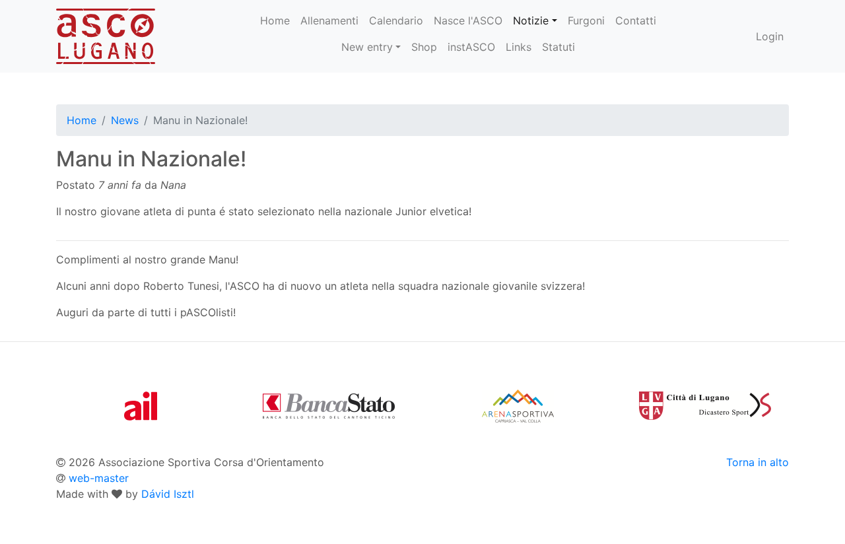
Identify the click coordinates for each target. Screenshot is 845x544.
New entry (367, 46)
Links (518, 46)
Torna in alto (757, 462)
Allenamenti (329, 20)
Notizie (531, 20)
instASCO (471, 46)
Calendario (396, 20)
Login (770, 36)
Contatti (635, 20)
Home (275, 20)
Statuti (558, 46)
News (125, 120)
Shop (424, 46)
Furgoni (586, 20)
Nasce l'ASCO (468, 20)
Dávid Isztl (167, 493)
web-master (99, 478)
